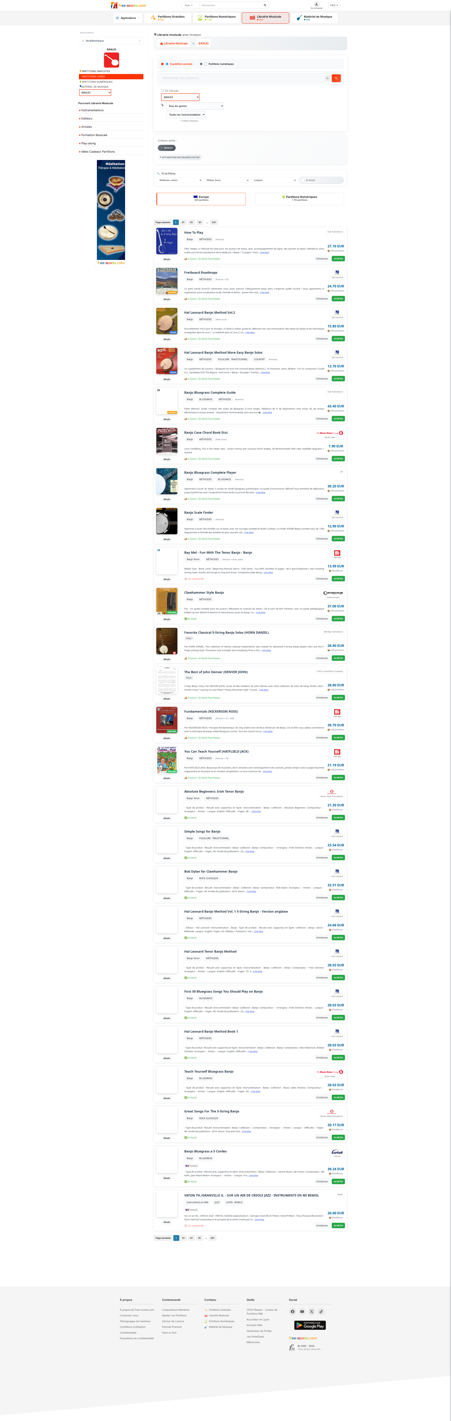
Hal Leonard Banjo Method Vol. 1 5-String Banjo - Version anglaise (236, 911)
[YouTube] (302, 1311)
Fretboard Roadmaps (200, 272)
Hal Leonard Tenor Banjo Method (210, 951)
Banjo (190, 239)
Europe (201, 198)
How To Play (193, 232)
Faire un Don (169, 1332)
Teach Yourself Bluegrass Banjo (208, 1071)
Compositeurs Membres (175, 1309)
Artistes (86, 126)
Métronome (253, 1342)
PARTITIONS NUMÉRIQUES (97, 81)
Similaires (322, 258)
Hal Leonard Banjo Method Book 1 (211, 1031)
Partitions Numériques (301, 198)
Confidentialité (128, 1332)
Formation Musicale (94, 135)
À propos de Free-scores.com (137, 1309)
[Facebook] (292, 1311)
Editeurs (86, 118)
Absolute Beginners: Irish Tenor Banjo (214, 791)
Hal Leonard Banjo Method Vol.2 (209, 312)
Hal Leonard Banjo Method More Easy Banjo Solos (223, 352)
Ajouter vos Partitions (174, 1315)
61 (191, 222)
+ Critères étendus (189, 120)
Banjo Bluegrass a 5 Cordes (205, 1151)
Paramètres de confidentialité (137, 1338)
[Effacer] (327, 78)
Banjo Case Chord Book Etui (206, 432)
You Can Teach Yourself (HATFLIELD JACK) (216, 751)
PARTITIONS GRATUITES (95, 71)
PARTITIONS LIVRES (93, 76)
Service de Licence (173, 1321)
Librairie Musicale (175, 43)
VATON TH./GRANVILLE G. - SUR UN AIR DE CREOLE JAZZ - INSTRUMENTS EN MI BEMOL (251, 1195)
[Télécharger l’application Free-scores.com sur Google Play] (310, 1325)
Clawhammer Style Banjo (204, 592)
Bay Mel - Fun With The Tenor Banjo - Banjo (218, 552)
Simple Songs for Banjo (202, 831)
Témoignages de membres (135, 1321)
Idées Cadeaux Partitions (98, 151)
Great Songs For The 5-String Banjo (211, 1111)
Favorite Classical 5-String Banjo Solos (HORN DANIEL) (226, 632)
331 (214, 222)
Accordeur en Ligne (258, 1319)
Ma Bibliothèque (95, 40)
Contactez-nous (129, 1315)
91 (200, 222)
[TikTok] (321, 1311)
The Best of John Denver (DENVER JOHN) (216, 672)
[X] (311, 1311)
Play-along (88, 143)
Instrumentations (92, 110)
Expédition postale (181, 63)
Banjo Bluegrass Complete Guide (210, 392)
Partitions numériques (221, 63)
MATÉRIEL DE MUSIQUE (95, 86)
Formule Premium (172, 1326)
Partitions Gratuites (220, 1309)
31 (183, 222)
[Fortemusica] (292, 1347)
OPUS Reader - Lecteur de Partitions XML (262, 1311)
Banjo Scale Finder (198, 512)
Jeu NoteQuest (255, 1336)
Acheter (338, 258)
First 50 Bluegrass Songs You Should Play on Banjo (223, 991)
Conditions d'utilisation (133, 1326)
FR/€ (333, 5)
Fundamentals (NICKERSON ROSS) (211, 711)
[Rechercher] (265, 5)
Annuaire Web (254, 1325)
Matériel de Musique (220, 1326)
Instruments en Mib (197, 1202)
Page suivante (163, 222)
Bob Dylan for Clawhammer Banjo (210, 871)
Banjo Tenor (193, 559)
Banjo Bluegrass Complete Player (210, 472)
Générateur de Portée (259, 1330)
